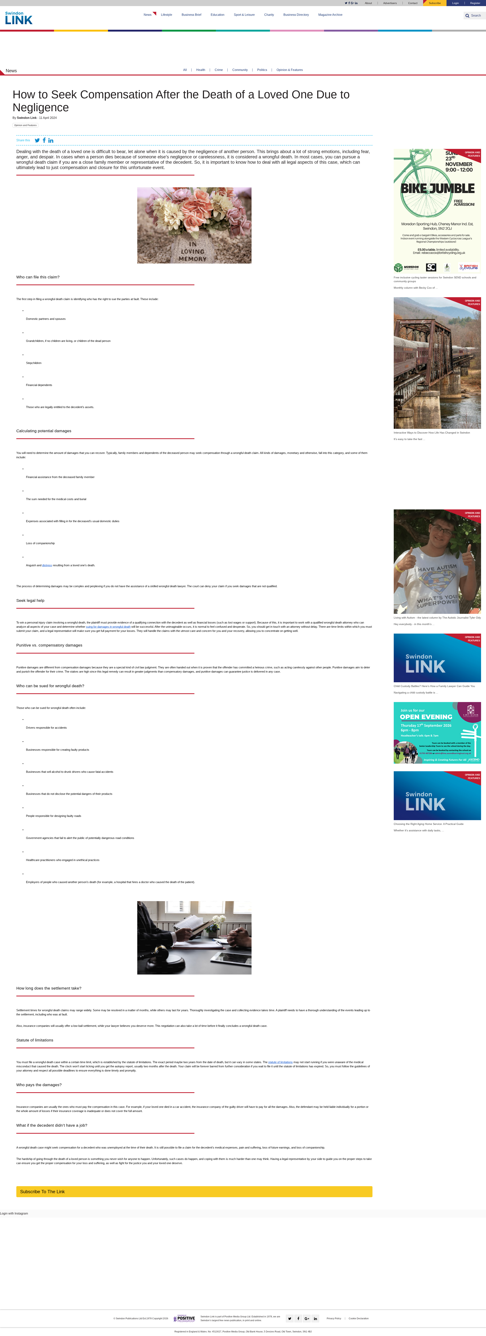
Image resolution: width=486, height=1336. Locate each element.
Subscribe (435, 3)
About (368, 3)
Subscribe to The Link (42, 1191)
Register (475, 3)
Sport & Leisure (244, 14)
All (185, 69)
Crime (219, 69)
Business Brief (191, 14)
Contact (412, 3)
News (147, 14)
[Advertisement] (437, 114)
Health (200, 69)
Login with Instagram (14, 1213)
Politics (262, 69)
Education (217, 14)
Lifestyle (166, 14)
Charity (269, 14)
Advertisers (390, 3)
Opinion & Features (290, 69)
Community (240, 69)
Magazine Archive (330, 14)
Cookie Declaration (359, 1318)
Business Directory (296, 14)
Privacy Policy (334, 1318)
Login (455, 3)
